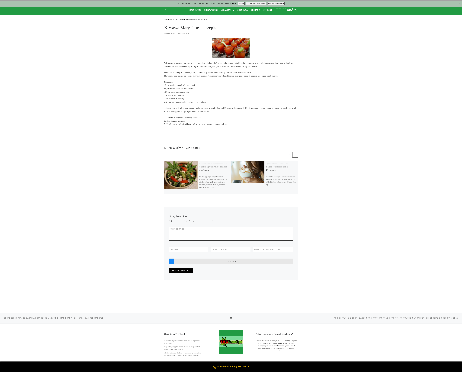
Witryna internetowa (267, 249)
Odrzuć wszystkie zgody (256, 3)
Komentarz (177, 229)
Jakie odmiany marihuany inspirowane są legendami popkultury (182, 342)
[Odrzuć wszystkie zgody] (459, 3)
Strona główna (169, 19)
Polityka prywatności (276, 3)
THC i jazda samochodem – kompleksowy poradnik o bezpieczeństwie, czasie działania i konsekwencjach (182, 354)
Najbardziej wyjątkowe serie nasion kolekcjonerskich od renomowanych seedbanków (183, 348)
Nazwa (174, 249)
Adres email (220, 249)
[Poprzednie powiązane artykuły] (289, 155)
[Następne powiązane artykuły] (295, 155)
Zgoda (241, 3)
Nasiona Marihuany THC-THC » (233, 366)
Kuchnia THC (180, 19)
